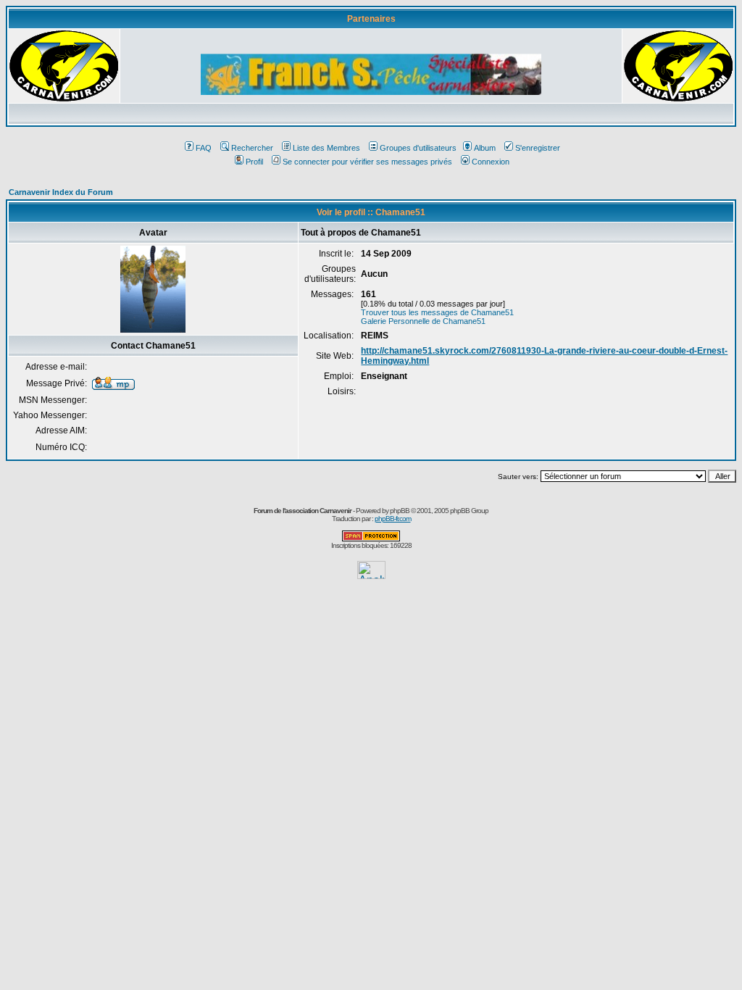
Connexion (490, 161)
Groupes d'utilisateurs (418, 147)
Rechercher (252, 147)
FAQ (204, 147)
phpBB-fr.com (393, 519)
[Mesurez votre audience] (371, 575)
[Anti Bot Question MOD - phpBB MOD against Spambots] (371, 539)
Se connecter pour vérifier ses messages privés (367, 161)
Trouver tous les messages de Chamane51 (437, 312)
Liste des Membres (326, 147)
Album (485, 147)
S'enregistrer (537, 147)
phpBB (399, 511)
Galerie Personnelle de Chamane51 (423, 321)
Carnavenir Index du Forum (61, 192)
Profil (254, 161)
